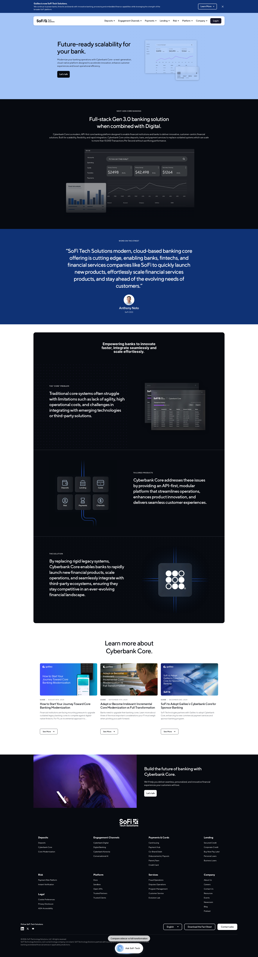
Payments (149, 20)
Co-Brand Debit (155, 852)
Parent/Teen (154, 860)
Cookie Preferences (46, 899)
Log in (216, 20)
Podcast (207, 911)
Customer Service (156, 893)
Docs (95, 880)
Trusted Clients (99, 898)
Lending (164, 20)
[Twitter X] (27, 928)
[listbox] (172, 927)
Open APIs (98, 889)
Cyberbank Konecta (101, 852)
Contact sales (227, 927)
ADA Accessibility (45, 908)
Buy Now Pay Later (212, 852)
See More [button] (47, 731)
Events (207, 898)
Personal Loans (210, 856)
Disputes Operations (157, 884)
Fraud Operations (156, 880)
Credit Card (154, 865)
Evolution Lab (154, 898)
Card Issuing (154, 843)
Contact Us (208, 889)
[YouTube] (33, 928)
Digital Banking (99, 847)
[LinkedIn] (22, 928)
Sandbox (97, 884)
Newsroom (208, 902)
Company (200, 20)
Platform (186, 20)
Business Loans (210, 860)
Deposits (108, 20)
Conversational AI (100, 856)
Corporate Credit (211, 847)
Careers (207, 884)
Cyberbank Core (45, 847)
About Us (208, 880)
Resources (208, 893)
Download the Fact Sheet (200, 927)
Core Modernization (46, 852)
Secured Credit (210, 843)
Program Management (158, 889)
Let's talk (63, 74)
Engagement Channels (128, 20)
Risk (175, 20)
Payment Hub (154, 847)
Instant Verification (46, 884)
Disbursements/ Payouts (159, 856)
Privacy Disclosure (45, 904)
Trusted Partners (100, 893)
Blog (206, 907)
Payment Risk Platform (47, 880)
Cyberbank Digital (100, 843)
